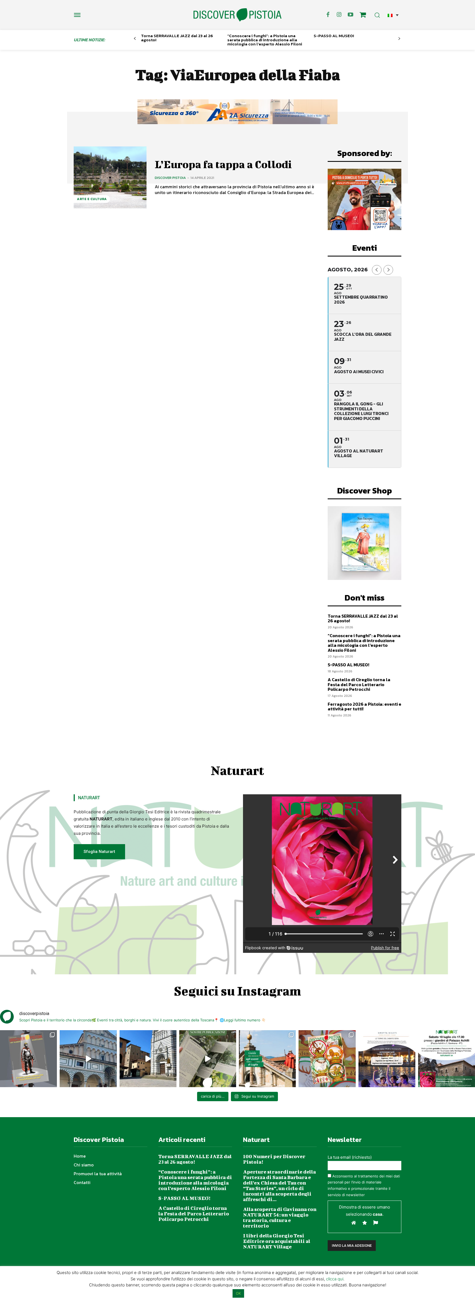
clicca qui (334, 1278)
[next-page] (399, 38)
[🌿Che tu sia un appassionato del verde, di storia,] (207, 1058)
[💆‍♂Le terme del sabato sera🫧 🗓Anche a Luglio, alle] (386, 1058)
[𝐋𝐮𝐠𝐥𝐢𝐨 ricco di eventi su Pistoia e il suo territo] (267, 1058)
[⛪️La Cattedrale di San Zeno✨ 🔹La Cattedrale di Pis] (88, 1058)
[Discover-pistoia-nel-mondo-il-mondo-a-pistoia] (237, 15)
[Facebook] (327, 14)
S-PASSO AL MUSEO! (334, 35)
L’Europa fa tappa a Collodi (223, 164)
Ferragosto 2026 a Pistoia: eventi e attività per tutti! (364, 706)
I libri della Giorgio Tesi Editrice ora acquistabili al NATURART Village (276, 1241)
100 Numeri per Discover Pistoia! (274, 1159)
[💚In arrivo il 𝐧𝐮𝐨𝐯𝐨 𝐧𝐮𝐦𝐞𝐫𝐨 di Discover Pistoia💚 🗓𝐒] (327, 1058)
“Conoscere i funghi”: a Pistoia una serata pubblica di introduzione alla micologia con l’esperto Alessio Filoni (264, 39)
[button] (393, 15)
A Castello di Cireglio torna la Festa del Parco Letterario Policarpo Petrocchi (359, 684)
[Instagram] (339, 14)
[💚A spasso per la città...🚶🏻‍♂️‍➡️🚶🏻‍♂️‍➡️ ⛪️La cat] (148, 1058)
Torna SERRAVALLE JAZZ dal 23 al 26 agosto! (177, 37)
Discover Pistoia (170, 177)
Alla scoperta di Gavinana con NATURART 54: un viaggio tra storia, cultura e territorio (279, 1217)
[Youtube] (350, 14)
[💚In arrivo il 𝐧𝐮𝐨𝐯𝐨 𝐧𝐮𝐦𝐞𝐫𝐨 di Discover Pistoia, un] (28, 1058)
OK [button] (238, 1293)
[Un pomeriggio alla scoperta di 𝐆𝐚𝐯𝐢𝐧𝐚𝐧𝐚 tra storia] (446, 1058)
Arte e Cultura (92, 199)
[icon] (363, 15)
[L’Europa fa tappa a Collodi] (110, 177)
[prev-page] (134, 38)
